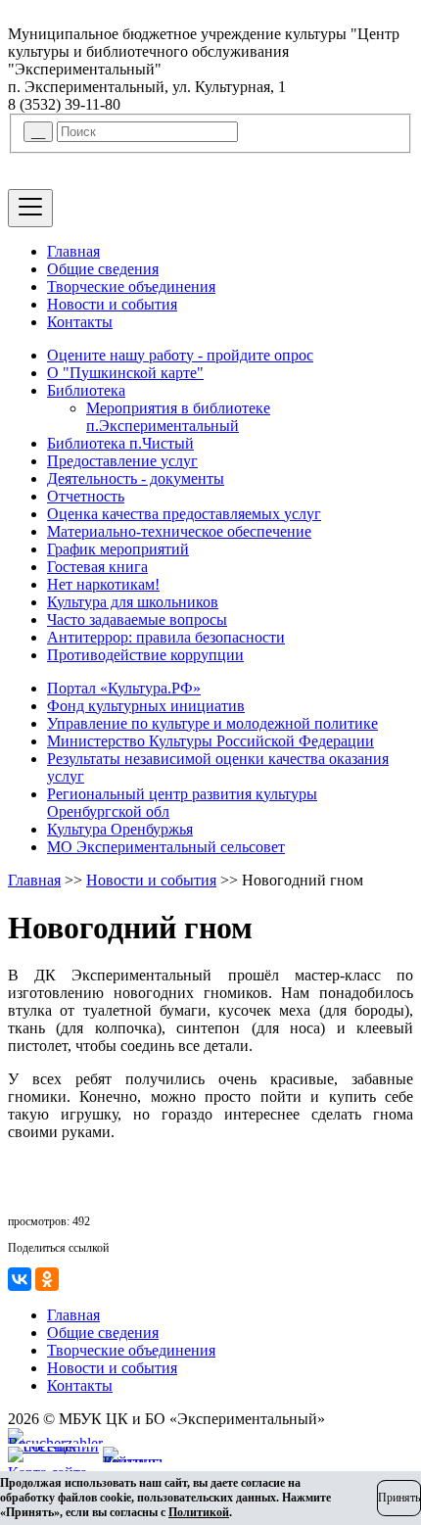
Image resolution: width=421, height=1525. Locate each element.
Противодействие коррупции (145, 654)
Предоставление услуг (122, 461)
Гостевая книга (97, 566)
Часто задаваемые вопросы (137, 619)
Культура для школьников (132, 602)
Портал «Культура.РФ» (124, 688)
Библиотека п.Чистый (120, 443)
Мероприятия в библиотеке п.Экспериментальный (178, 417)
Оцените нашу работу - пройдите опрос (180, 355)
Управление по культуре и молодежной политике (212, 723)
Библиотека (86, 390)
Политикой (198, 1512)
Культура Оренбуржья (120, 829)
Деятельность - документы (135, 478)
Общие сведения (103, 269)
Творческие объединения (131, 286)
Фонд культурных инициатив (146, 705)
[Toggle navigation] (30, 208)
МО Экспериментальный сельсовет (166, 846)
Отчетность (85, 496)
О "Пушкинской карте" (125, 372)
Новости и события (112, 304)
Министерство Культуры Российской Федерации (210, 741)
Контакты (80, 321)
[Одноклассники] (47, 1279)
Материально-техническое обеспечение (179, 531)
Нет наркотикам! (103, 584)
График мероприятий (118, 549)
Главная (73, 251)
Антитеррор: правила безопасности (166, 637)
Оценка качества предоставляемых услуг (184, 513)
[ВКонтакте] (19, 1279)
